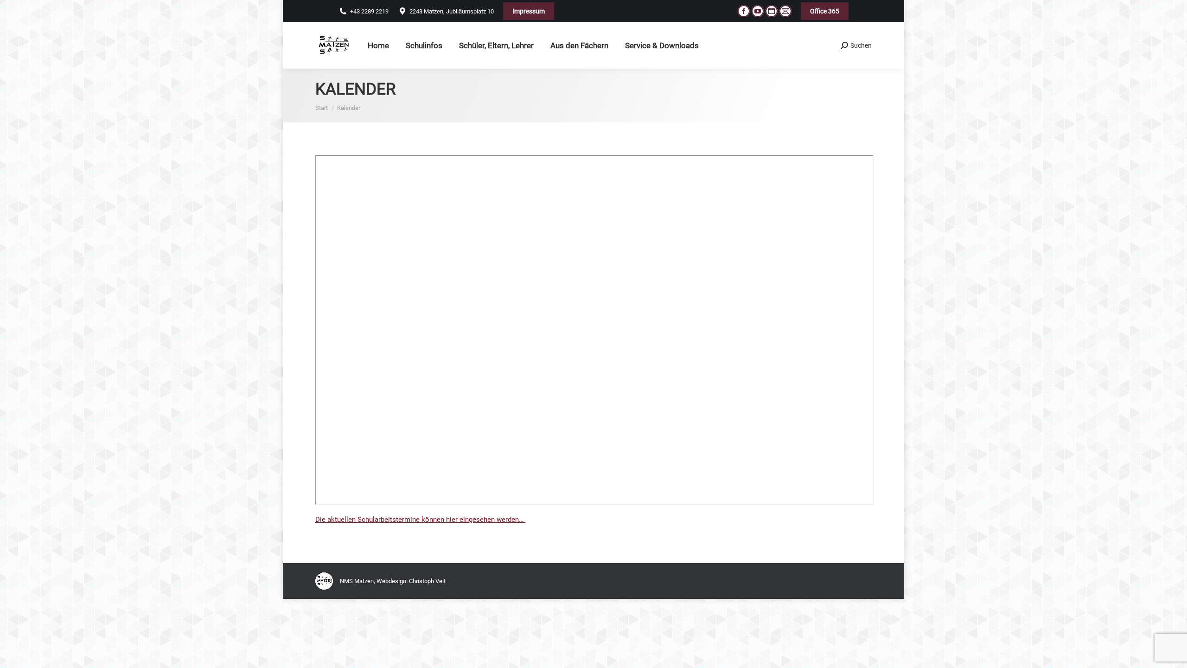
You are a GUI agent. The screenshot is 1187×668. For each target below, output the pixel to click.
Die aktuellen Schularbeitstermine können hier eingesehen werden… (420, 519)
